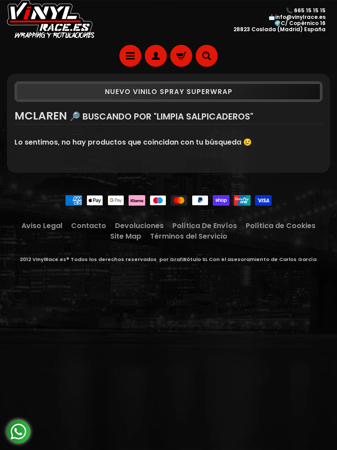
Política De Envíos (204, 226)
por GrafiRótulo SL (183, 259)
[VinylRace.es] (51, 20)
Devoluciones (139, 226)
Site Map (125, 236)
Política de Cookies (280, 226)
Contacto (88, 226)
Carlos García (297, 259)
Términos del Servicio (188, 236)
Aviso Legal (42, 226)
